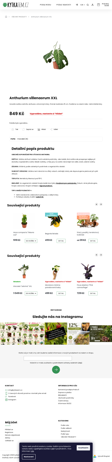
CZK (82, 5)
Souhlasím (83, 448)
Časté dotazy (63, 401)
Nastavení (29, 456)
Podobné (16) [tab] (23, 139)
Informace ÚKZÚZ (64, 403)
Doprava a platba (64, 392)
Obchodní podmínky (66, 398)
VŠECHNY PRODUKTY (68, 437)
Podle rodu (65, 425)
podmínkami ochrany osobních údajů (67, 363)
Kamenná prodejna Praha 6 (68, 390)
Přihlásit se (57, 369)
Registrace (9, 432)
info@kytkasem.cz (15, 390)
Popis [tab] (13, 139)
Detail (61, 241)
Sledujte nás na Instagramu (57, 316)
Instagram (12, 400)
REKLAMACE (62, 395)
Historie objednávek (12, 435)
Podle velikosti (66, 428)
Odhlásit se (9, 441)
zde (32, 451)
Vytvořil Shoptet (104, 456)
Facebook (12, 396)
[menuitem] (45, 5)
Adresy (7, 438)
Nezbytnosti (65, 431)
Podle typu (65, 434)
